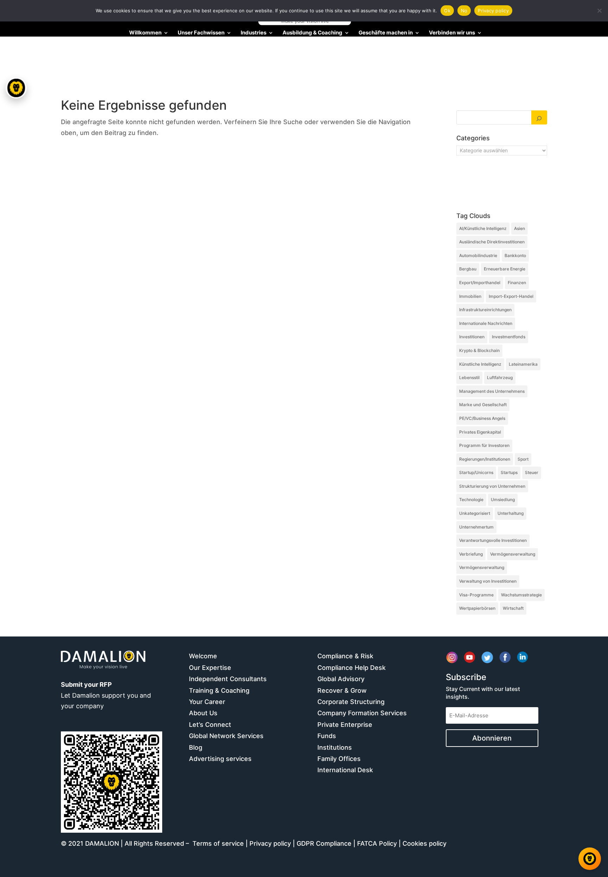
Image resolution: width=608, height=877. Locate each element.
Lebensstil (469, 377)
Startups (509, 472)
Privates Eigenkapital (480, 432)
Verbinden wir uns (452, 33)
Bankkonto (515, 255)
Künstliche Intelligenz (480, 364)
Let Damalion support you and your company (106, 695)
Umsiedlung (503, 499)
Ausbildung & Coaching (312, 33)
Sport (523, 459)
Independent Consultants (228, 679)
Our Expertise (210, 667)
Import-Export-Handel (511, 296)
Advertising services (220, 758)
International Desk (345, 770)
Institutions (334, 747)
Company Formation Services (362, 713)
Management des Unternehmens (492, 391)
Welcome (203, 656)
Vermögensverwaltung (512, 554)
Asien (519, 228)
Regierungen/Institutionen (484, 459)
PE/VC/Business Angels (482, 418)
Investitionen (471, 336)
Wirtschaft (513, 608)
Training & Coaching (219, 690)
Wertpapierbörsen (477, 608)
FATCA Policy (377, 843)
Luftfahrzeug (500, 377)
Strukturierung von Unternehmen (492, 486)
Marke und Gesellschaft (483, 404)
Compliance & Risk (345, 656)
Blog (195, 747)
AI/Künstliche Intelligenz (483, 228)
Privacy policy (270, 843)
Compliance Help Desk (351, 667)
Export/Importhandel (479, 282)
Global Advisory (341, 679)
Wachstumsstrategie (521, 594)
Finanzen (517, 282)
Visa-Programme (476, 594)
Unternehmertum (476, 527)
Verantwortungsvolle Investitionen (493, 540)
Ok (447, 10)
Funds (326, 736)
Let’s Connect (210, 724)
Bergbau (467, 268)
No (464, 10)
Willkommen (145, 33)
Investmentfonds (508, 336)
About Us (203, 713)
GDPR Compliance (324, 843)
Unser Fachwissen (201, 33)
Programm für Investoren (484, 445)
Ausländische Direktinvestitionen (492, 241)
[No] (599, 10)
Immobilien (470, 296)
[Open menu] (16, 88)
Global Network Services (226, 736)
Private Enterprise (344, 724)
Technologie (471, 499)
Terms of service (218, 843)
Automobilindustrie (478, 255)
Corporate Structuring (351, 701)
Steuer (531, 472)
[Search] (539, 117)
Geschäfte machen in (386, 33)
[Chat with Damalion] (589, 858)
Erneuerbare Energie (504, 268)
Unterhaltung (511, 513)
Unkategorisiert (474, 513)
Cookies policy (424, 843)
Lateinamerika (523, 364)
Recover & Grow (342, 690)
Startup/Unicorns (476, 472)
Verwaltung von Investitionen (488, 581)
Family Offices (339, 758)
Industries (253, 33)
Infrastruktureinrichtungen (485, 309)
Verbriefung (471, 554)
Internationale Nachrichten (485, 323)
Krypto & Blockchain (479, 350)
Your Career (207, 701)
